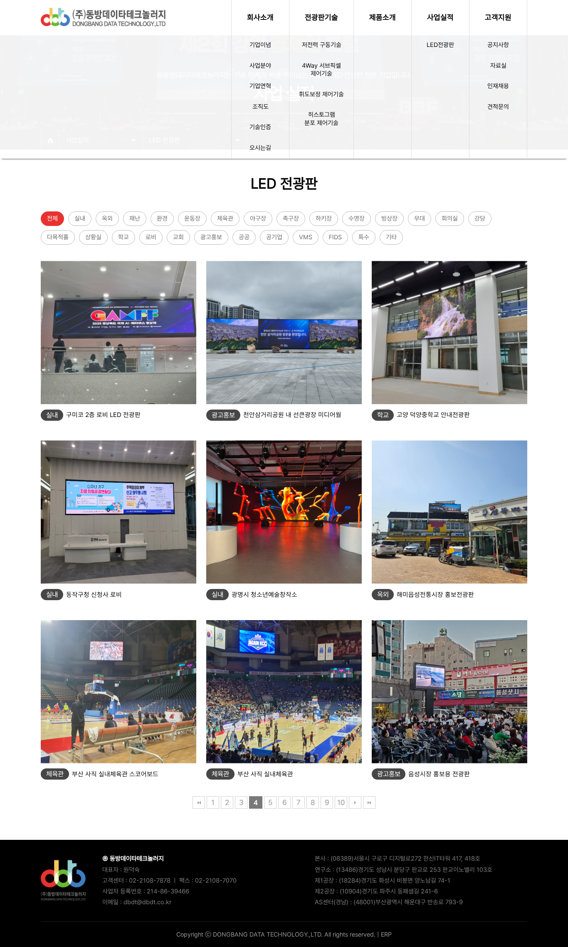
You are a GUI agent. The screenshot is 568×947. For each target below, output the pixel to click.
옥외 (107, 218)
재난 (134, 218)
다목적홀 (58, 237)
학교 (123, 237)
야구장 (258, 218)
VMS (305, 237)
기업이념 (260, 45)
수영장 (356, 218)
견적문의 (498, 106)
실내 (79, 218)
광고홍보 (211, 237)
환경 (162, 218)
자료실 (498, 65)
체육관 (225, 218)
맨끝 (369, 802)
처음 (199, 802)
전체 (52, 218)
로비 (151, 237)
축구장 (291, 218)
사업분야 (260, 65)
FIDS (335, 237)
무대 (419, 218)
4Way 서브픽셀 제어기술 (321, 70)
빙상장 (389, 218)
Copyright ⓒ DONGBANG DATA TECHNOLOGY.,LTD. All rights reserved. (275, 934)
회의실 (450, 218)
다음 (355, 802)
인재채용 (498, 86)
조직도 (260, 106)
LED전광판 (440, 45)
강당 (479, 218)
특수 (363, 237)
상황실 (93, 237)
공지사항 (498, 45)
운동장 (192, 218)
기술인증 (260, 127)
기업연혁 (260, 86)
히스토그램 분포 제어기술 (321, 119)
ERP (386, 934)
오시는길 (260, 148)
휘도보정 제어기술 (321, 94)
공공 (244, 237)
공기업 (274, 237)
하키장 (324, 218)
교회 (178, 237)
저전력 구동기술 (321, 45)
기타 (391, 237)
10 (341, 802)
